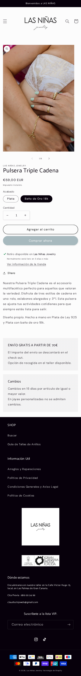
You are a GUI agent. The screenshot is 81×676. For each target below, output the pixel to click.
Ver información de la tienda (26, 264)
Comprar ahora (40, 241)
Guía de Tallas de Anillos (24, 444)
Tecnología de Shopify (52, 670)
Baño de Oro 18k (36, 199)
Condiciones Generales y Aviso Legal (33, 487)
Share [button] (11, 273)
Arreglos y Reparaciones (24, 469)
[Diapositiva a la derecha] (49, 158)
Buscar (12, 435)
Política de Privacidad (23, 478)
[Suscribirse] (69, 624)
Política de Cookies (21, 495)
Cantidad (9, 207)
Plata (11, 199)
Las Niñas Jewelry (35, 670)
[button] (5, 21)
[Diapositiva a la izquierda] (32, 158)
